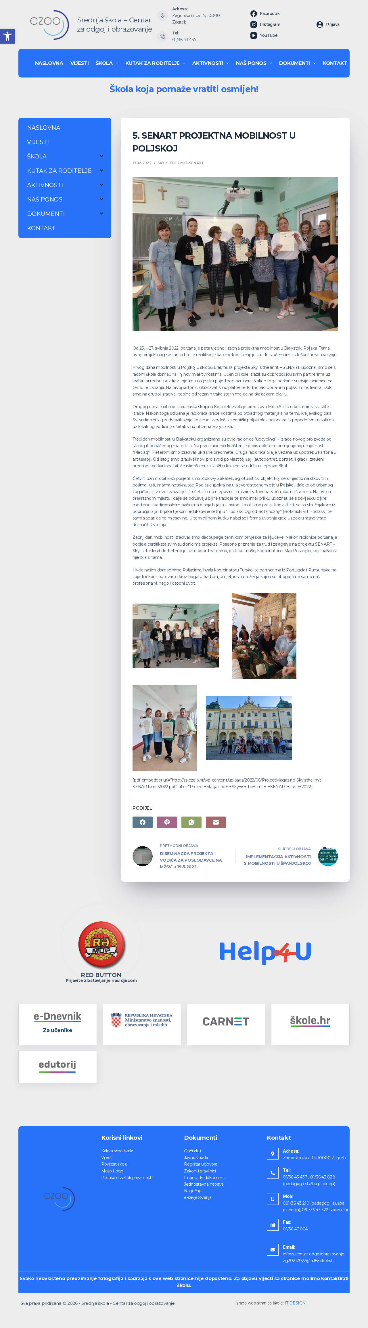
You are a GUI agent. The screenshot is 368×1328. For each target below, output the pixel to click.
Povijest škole (114, 1164)
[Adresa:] (273, 1154)
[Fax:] (273, 1225)
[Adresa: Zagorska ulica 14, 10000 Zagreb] (162, 15)
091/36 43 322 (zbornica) (325, 1209)
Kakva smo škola (117, 1150)
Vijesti (106, 1157)
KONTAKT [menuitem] (335, 63)
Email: (289, 1247)
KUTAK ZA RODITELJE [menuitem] (152, 63)
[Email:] (273, 1250)
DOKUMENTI (46, 213)
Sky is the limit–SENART (181, 163)
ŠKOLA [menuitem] (104, 63)
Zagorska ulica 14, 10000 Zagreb (314, 1157)
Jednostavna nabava (204, 1184)
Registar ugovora (200, 1164)
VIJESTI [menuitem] (79, 63)
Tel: (287, 1170)
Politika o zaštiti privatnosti (126, 1177)
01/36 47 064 (295, 1229)
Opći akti (192, 1150)
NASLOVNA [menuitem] (49, 63)
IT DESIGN (295, 1303)
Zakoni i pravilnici (200, 1171)
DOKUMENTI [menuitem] (294, 63)
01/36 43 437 (184, 39)
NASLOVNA (43, 127)
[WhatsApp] (191, 822)
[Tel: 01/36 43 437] (162, 36)
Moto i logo (112, 1171)
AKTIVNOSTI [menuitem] (207, 63)
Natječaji (192, 1190)
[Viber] (167, 822)
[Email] (216, 822)
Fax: (287, 1222)
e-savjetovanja (198, 1197)
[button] (7, 36)
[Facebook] (143, 822)
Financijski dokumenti (205, 1177)
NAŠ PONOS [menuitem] (251, 63)
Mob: (288, 1196)
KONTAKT (41, 228)
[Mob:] (273, 1199)
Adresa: (291, 1151)
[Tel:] (273, 1173)
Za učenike (57, 1030)
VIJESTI (38, 142)
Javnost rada (196, 1157)
